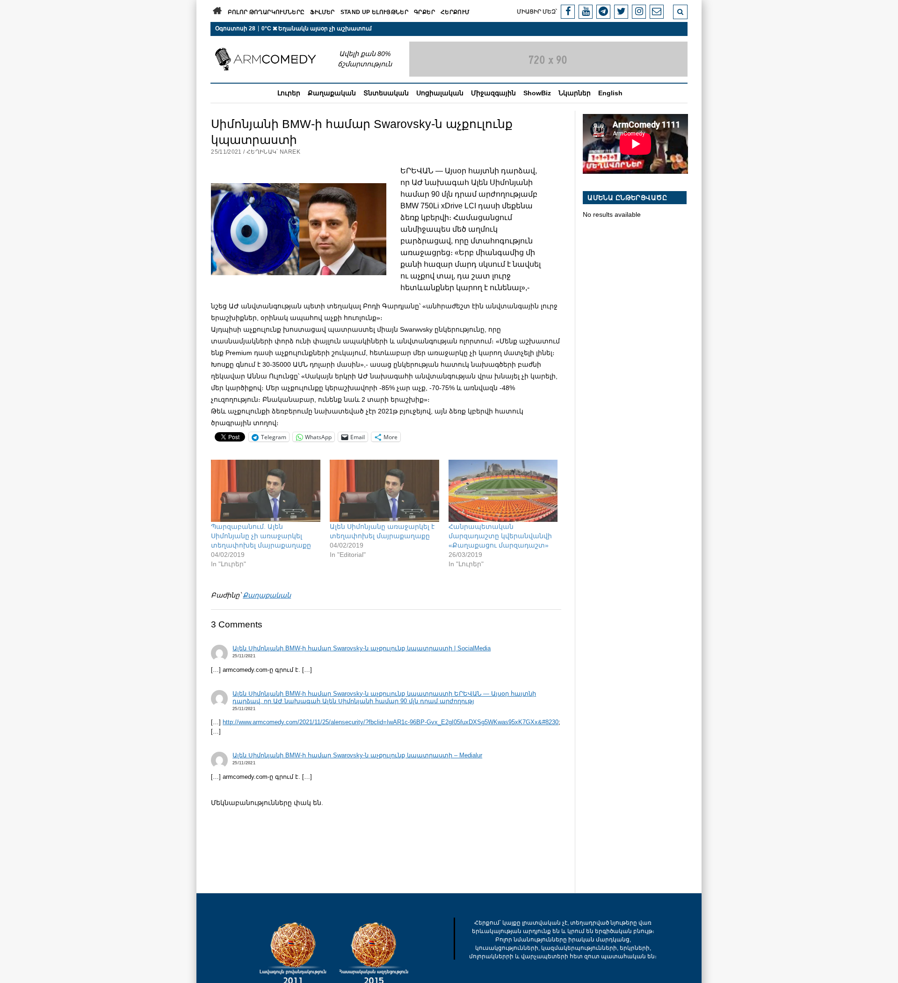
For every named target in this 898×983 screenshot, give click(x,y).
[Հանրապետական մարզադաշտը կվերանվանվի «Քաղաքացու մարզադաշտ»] (503, 491)
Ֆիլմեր (322, 12)
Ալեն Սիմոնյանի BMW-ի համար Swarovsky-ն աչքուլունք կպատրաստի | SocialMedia (361, 648)
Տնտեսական (386, 93)
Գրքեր (424, 12)
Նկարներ (574, 93)
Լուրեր (288, 93)
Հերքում (455, 12)
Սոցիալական (439, 93)
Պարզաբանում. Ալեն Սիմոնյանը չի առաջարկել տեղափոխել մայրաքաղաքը (261, 536)
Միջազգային (493, 93)
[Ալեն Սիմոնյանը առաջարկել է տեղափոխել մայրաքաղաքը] (384, 491)
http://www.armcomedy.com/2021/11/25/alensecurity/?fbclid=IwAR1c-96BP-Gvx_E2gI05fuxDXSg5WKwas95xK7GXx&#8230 (390, 722)
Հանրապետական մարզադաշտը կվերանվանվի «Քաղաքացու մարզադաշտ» (500, 536)
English (610, 93)
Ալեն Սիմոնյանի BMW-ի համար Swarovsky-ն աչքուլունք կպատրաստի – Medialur (357, 755)
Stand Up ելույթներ (374, 12)
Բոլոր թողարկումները (266, 12)
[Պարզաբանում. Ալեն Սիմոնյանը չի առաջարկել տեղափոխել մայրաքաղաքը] (265, 491)
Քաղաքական (332, 93)
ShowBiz (537, 93)
